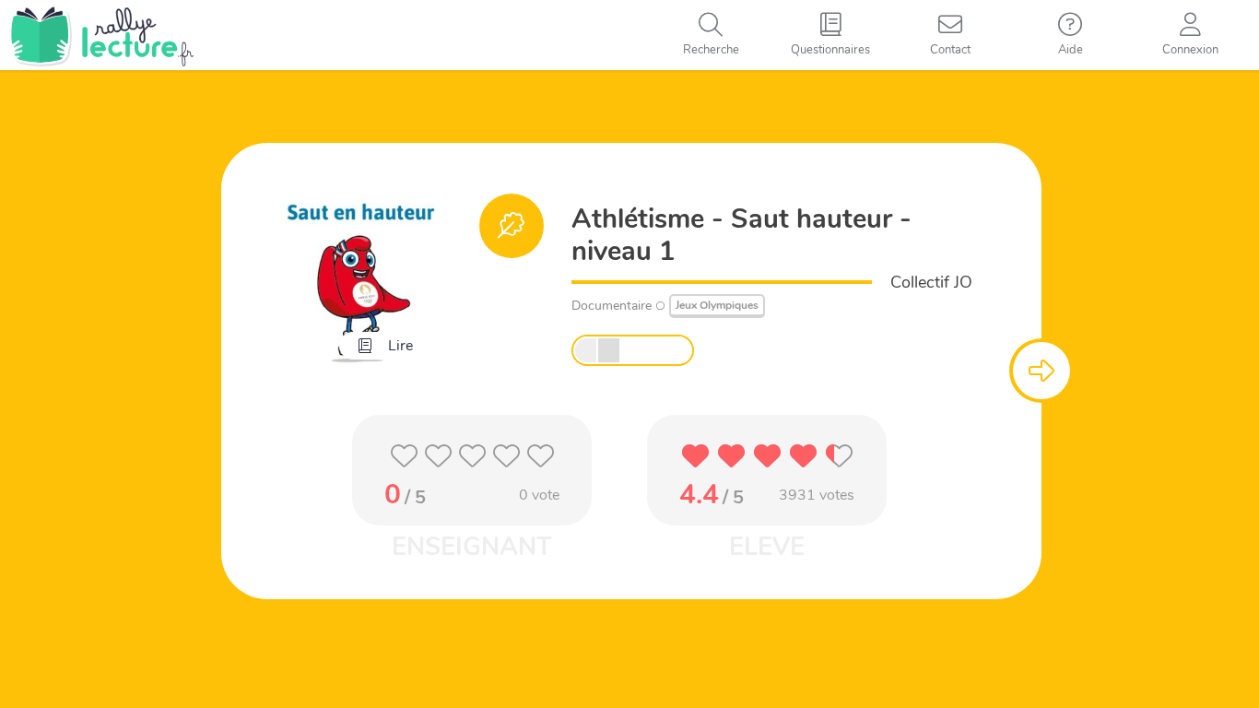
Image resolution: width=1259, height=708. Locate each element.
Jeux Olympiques (717, 305)
